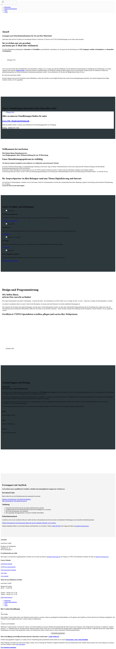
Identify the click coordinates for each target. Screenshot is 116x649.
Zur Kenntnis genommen (58, 633)
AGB (6, 12)
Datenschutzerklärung (10, 9)
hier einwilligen (20, 644)
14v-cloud (4, 573)
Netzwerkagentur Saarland (9, 260)
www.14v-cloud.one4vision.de (15, 121)
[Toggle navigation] (1, 4)
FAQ (5, 10)
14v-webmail (4, 576)
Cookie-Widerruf (53, 636)
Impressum (7, 7)
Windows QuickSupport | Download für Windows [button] (16, 499)
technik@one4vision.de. (82, 526)
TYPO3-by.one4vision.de (9, 221)
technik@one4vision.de (53, 557)
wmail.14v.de (6, 234)
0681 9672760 (56, 526)
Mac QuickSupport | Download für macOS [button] (14, 501)
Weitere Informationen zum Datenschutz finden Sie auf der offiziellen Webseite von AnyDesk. (29, 523)
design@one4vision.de (101, 557)
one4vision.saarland (6, 564)
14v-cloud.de (6, 247)
